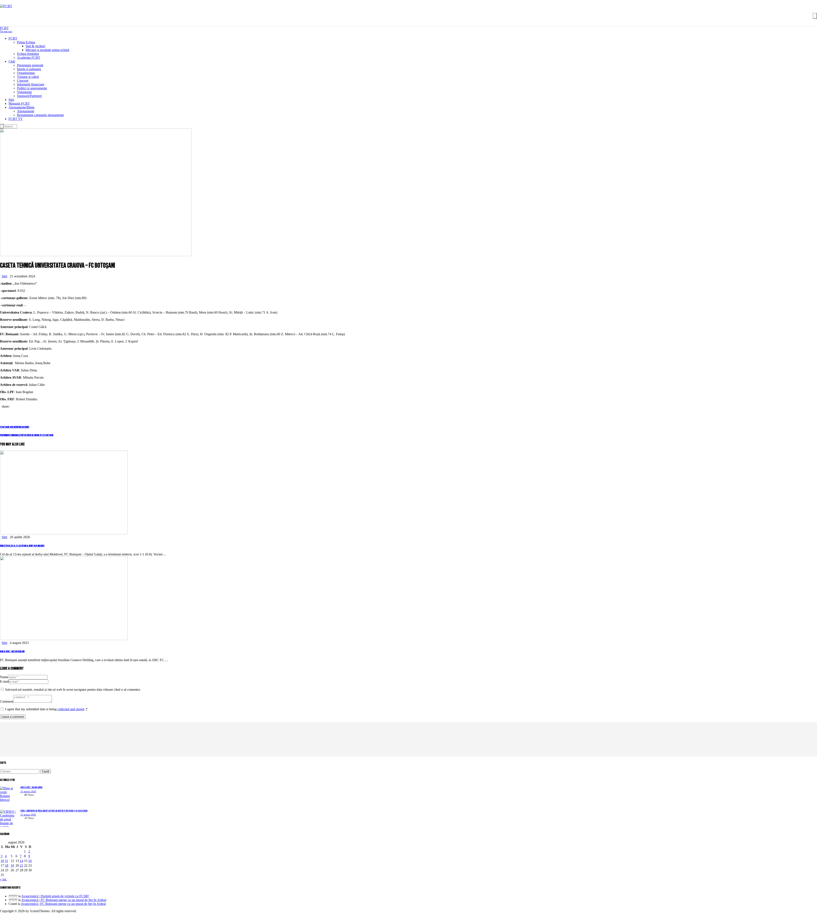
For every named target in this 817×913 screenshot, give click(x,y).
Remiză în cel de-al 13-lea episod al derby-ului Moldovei (22, 545)
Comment (6, 701)
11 (6, 861)
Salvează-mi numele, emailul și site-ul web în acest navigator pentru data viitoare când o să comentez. (73, 689)
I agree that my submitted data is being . (46, 709)
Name (4, 677)
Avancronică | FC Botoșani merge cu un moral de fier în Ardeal (63, 900)
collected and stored (70, 709)
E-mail (4, 681)
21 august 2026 (28, 791)
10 (2, 861)
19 (12, 865)
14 (21, 861)
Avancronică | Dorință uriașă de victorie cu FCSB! (55, 896)
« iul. (3, 879)
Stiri (4, 276)
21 (21, 865)
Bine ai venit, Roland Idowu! (31, 787)
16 (30, 861)
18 (6, 865)
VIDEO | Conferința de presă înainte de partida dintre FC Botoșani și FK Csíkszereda (53, 810)
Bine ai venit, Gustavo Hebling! (12, 651)
